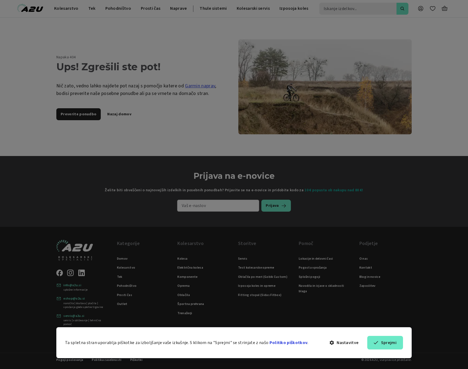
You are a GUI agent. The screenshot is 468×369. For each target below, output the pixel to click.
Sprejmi (388, 343)
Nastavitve (348, 343)
